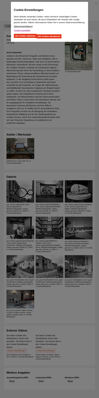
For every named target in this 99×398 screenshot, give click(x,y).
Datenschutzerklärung (23, 26)
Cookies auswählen (22, 30)
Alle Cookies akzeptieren (49, 36)
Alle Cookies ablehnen (25, 36)
